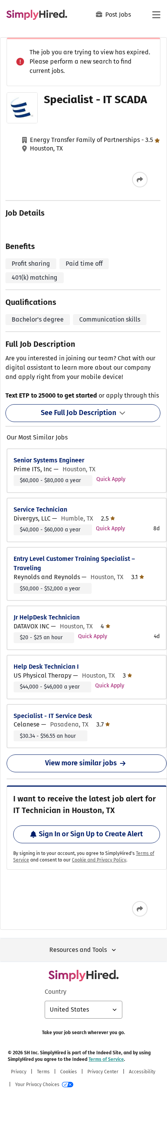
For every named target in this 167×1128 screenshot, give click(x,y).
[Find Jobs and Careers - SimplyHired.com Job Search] (36, 15)
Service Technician (40, 509)
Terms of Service (106, 1059)
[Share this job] (140, 179)
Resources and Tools (78, 949)
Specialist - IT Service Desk (53, 716)
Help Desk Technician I (46, 666)
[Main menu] (156, 14)
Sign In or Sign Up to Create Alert (91, 834)
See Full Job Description (78, 412)
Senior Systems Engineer (49, 460)
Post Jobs (118, 14)
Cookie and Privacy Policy (99, 860)
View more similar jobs (81, 763)
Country (55, 991)
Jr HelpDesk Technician (47, 617)
